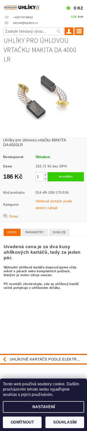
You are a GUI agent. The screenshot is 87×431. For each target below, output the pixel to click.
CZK (74, 16)
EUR (80, 16)
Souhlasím (65, 422)
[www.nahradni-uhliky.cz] (22, 6)
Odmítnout (22, 422)
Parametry (34, 232)
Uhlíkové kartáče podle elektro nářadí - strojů (48, 359)
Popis (12, 232)
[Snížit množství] (45, 179)
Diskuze (59, 232)
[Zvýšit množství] (45, 174)
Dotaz (14, 216)
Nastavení (43, 407)
